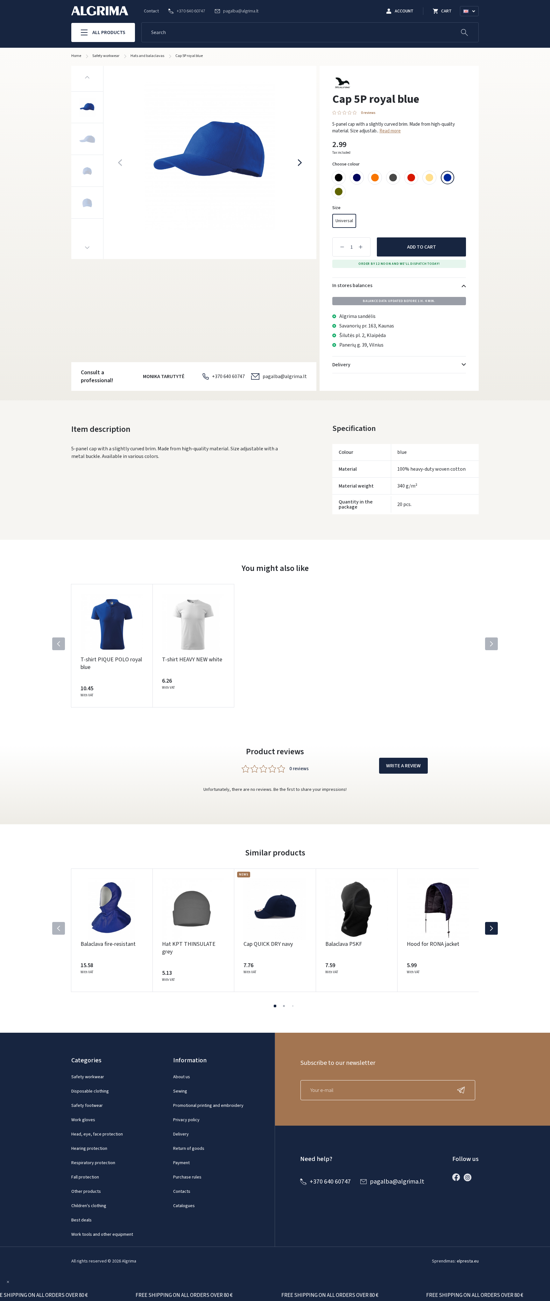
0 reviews (368, 113)
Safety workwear (87, 1077)
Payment (181, 1163)
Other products (86, 1191)
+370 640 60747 (228, 376)
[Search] (464, 32)
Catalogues (184, 1206)
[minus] (342, 247)
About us (181, 1077)
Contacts (181, 1191)
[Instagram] (469, 1177)
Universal (344, 221)
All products (108, 32)
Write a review (403, 765)
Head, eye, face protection (97, 1134)
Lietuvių (472, 18)
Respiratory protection (93, 1163)
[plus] (360, 247)
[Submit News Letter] (462, 1090)
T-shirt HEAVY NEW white (192, 660)
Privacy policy (186, 1120)
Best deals (81, 1220)
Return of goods (188, 1148)
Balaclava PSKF (343, 944)
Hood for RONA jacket (433, 944)
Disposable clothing (90, 1091)
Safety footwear (87, 1105)
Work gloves (83, 1120)
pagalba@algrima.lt (285, 376)
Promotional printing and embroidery (208, 1105)
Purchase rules (187, 1177)
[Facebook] (457, 1177)
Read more (390, 131)
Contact (151, 11)
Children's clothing (88, 1206)
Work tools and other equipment (102, 1234)
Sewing (180, 1091)
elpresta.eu (468, 1261)
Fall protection (85, 1177)
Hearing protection (89, 1148)
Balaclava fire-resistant (108, 944)
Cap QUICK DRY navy (268, 944)
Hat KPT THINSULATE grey (188, 948)
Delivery (181, 1134)
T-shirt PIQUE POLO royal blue (111, 663)
